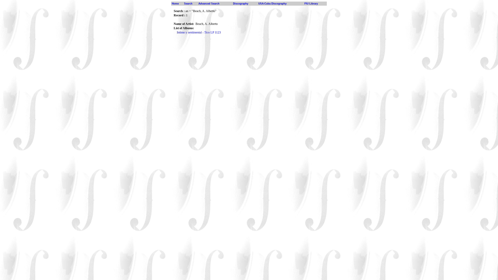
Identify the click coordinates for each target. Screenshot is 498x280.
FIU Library (311, 3)
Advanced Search (208, 3)
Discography (240, 3)
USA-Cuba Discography (272, 3)
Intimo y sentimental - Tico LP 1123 (199, 32)
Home (175, 3)
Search (188, 3)
